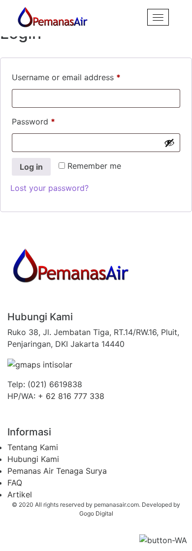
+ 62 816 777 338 (71, 396)
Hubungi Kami (33, 459)
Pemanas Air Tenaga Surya (57, 471)
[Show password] (169, 142)
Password (50, 120)
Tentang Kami (32, 447)
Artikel (19, 494)
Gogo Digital (96, 513)
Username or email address (82, 75)
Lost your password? (49, 188)
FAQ (14, 483)
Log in (31, 167)
